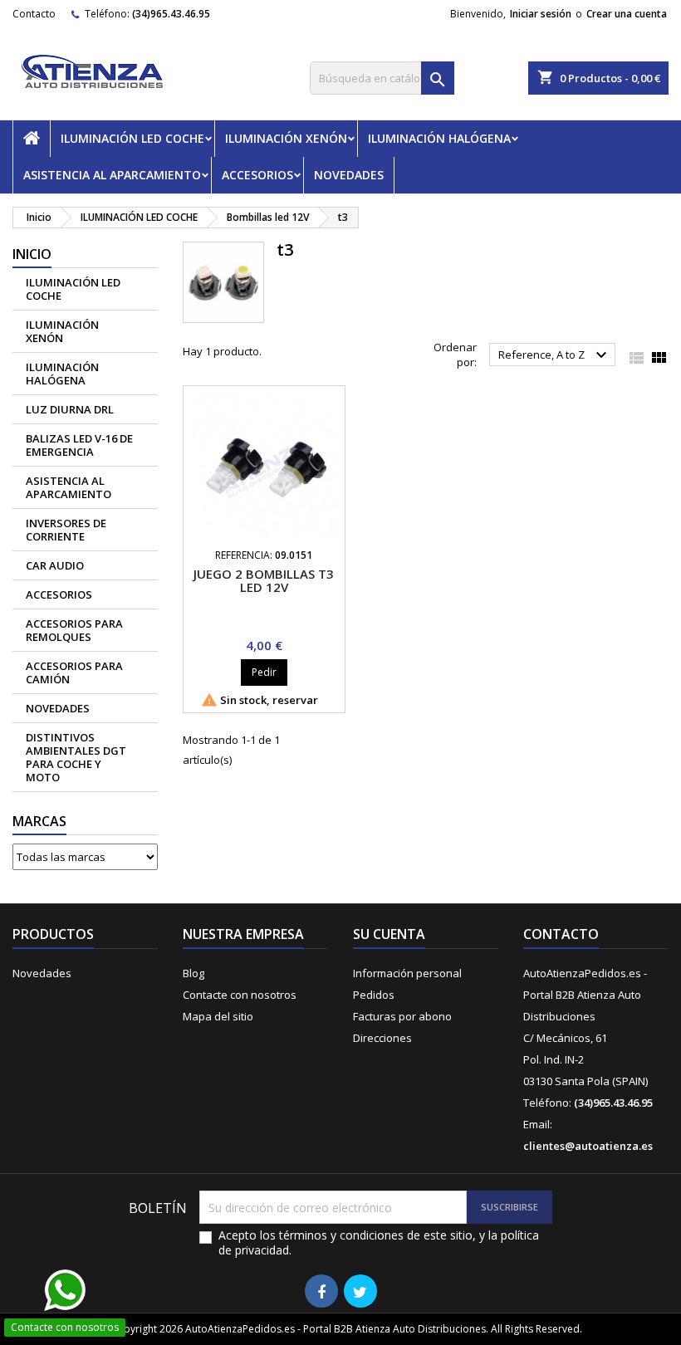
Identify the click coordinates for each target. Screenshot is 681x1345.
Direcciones (382, 1037)
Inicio (31, 254)
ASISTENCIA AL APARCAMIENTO (112, 175)
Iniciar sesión (540, 14)
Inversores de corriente (66, 530)
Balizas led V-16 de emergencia (79, 445)
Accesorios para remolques (74, 630)
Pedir (264, 672)
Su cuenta (389, 934)
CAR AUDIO (55, 565)
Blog (193, 973)
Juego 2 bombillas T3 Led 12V (264, 580)
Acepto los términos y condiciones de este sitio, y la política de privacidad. (378, 1243)
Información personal (407, 973)
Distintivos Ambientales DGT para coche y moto (76, 757)
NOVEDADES (349, 175)
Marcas (39, 821)
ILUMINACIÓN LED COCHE (132, 138)
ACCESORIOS (257, 175)
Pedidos (373, 994)
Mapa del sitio (218, 1016)
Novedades (41, 973)
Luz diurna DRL (70, 409)
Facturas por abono (402, 1016)
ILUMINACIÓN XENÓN (286, 138)
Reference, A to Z (554, 355)
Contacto (34, 14)
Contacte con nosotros (239, 994)
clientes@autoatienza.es (588, 1145)
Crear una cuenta (626, 14)
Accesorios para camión (74, 672)
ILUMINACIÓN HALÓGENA (439, 138)
